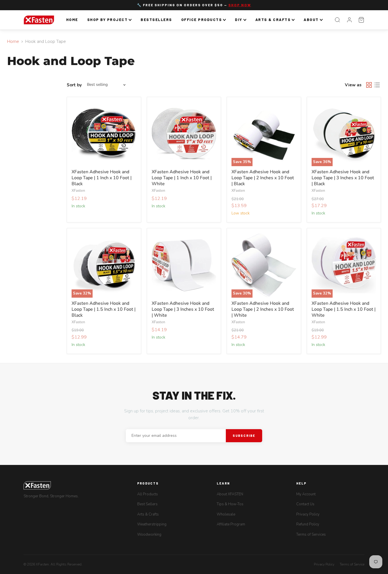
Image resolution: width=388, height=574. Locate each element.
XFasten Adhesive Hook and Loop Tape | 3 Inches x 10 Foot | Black (343, 178)
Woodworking (149, 534)
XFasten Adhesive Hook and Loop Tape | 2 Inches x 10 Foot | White (262, 309)
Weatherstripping (151, 524)
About (311, 19)
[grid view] (369, 85)
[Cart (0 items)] (361, 20)
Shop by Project (107, 19)
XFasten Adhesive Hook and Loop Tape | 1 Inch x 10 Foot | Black (102, 178)
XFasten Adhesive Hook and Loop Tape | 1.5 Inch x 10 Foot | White (344, 309)
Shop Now (239, 5)
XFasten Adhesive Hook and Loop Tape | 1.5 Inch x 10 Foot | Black (103, 309)
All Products (147, 494)
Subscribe (244, 435)
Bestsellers (156, 19)
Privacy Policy (308, 514)
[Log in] (349, 20)
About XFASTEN (230, 494)
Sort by (74, 85)
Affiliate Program (231, 524)
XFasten (78, 190)
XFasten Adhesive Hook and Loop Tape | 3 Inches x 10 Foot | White (183, 309)
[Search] (337, 20)
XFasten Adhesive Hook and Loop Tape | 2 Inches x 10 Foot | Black (262, 178)
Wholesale (226, 514)
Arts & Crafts (273, 19)
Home (72, 19)
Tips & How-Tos (230, 504)
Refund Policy (307, 524)
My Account (306, 494)
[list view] (377, 85)
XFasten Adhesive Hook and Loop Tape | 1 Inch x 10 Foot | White (182, 178)
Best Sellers (147, 504)
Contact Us (305, 504)
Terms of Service (352, 564)
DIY (238, 19)
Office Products (201, 19)
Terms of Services (311, 534)
